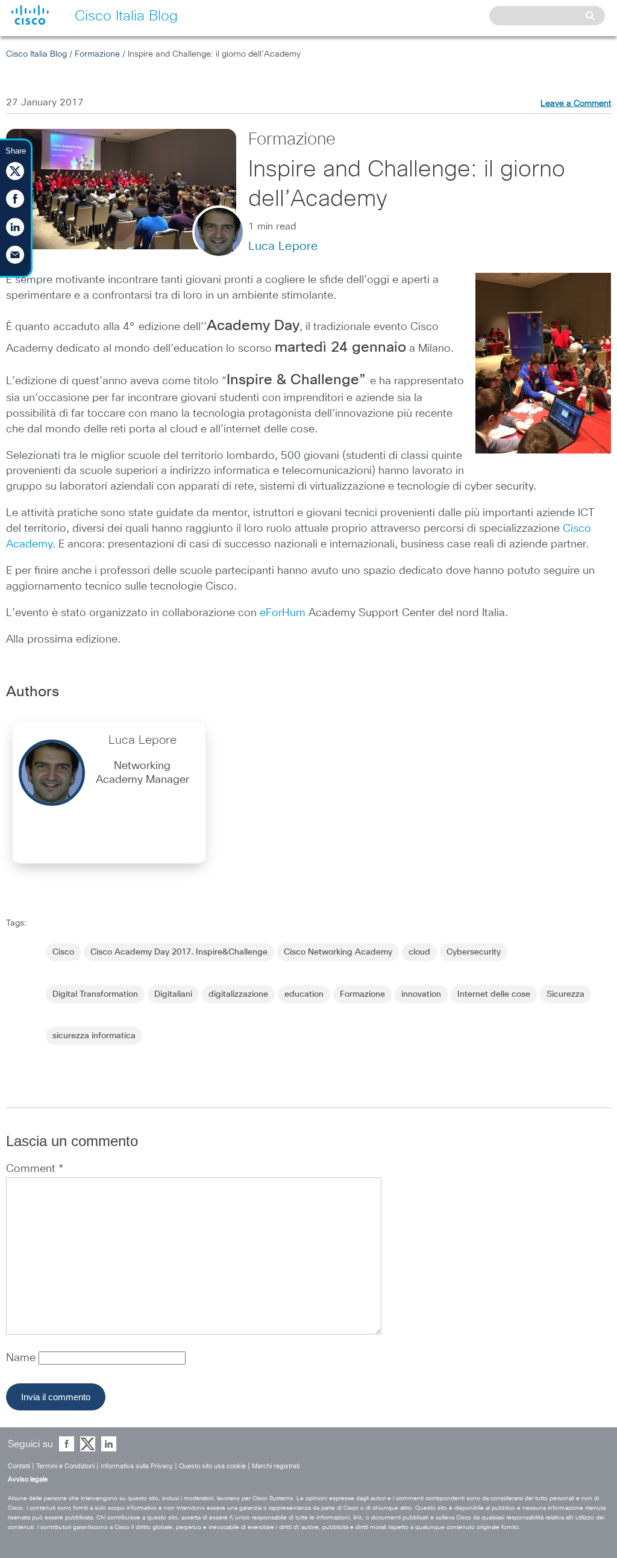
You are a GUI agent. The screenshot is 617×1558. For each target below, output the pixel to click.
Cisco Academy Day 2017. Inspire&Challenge (179, 952)
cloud (419, 952)
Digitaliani (173, 994)
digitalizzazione (238, 994)
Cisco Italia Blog (36, 54)
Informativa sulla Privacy (137, 1466)
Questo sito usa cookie (212, 1466)
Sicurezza (565, 994)
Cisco (63, 952)
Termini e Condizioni (65, 1466)
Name (22, 1358)
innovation (421, 994)
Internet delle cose (493, 994)
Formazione (97, 54)
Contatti (19, 1466)
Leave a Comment (575, 103)
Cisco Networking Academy (338, 952)
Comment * (34, 1169)
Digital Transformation (95, 994)
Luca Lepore (283, 246)
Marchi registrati (275, 1466)
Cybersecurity (473, 952)
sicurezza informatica (94, 1036)
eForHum (282, 613)
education (304, 994)
